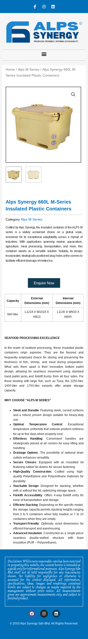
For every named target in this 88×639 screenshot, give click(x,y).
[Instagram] (44, 7)
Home (10, 69)
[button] (44, 54)
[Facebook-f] (35, 7)
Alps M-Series (28, 69)
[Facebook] (32, 614)
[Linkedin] (53, 7)
